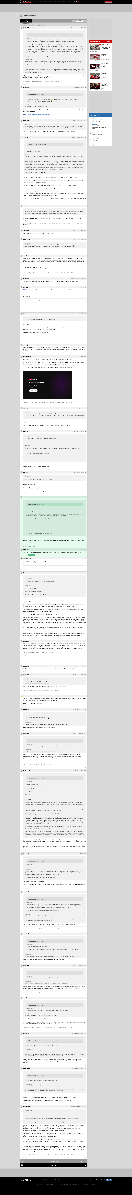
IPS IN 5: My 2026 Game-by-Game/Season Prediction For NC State (105, 85)
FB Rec (55, 2)
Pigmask (97, 145)
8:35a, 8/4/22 (83, 733)
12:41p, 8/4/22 (83, 1106)
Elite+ (69, 2)
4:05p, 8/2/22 (83, 137)
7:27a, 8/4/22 (83, 558)
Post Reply (26, 21)
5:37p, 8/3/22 (83, 313)
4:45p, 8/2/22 (83, 239)
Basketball (40, 2)
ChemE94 (99, 119)
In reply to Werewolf (76, 87)
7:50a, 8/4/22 (83, 572)
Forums (35, 2)
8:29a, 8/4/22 (83, 709)
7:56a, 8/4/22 (83, 641)
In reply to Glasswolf (76, 733)
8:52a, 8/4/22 (83, 770)
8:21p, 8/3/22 (83, 356)
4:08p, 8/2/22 (83, 205)
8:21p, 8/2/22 (83, 255)
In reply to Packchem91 (75, 27)
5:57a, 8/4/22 (83, 549)
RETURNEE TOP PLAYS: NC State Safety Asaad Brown (105, 56)
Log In (98, 1)
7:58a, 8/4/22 (83, 666)
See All (108, 41)
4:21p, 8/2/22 (83, 230)
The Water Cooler (29, 16)
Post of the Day (95, 115)
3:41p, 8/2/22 (83, 87)
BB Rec (45, 2)
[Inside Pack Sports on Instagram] (110, 1180)
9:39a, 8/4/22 (83, 891)
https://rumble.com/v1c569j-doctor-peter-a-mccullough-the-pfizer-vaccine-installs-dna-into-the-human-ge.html (50, 289)
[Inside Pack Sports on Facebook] (107, 1180)
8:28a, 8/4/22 (83, 696)
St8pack (99, 126)
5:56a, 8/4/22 (83, 497)
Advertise (43, 1180)
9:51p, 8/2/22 (83, 278)
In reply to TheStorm (76, 137)
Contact (52, 1180)
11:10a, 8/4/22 (83, 997)
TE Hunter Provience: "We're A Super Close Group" (105, 75)
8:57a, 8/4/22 (83, 853)
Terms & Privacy (58, 1180)
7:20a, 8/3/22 (83, 287)
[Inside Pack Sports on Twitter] (104, 1180)
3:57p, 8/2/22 (83, 120)
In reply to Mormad (76, 120)
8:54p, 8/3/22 (83, 431)
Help (48, 1180)
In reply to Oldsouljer (76, 408)
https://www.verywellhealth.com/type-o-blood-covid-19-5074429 (39, 114)
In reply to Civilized (76, 230)
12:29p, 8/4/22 (83, 1068)
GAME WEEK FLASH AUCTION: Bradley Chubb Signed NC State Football (106, 46)
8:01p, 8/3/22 (83, 344)
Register (102, 1)
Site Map (65, 1180)
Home (34, 1180)
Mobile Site (71, 1180)
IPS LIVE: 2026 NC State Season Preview (105, 65)
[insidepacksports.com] (26, 1)
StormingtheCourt (97, 133)
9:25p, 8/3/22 (83, 472)
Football (50, 2)
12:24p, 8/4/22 (83, 1033)
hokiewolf (95, 139)
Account (38, 1180)
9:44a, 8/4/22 (83, 933)
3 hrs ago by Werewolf (41, 25)
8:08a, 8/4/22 (83, 674)
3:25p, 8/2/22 (83, 27)
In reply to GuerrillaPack (75, 278)
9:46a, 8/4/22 (83, 965)
